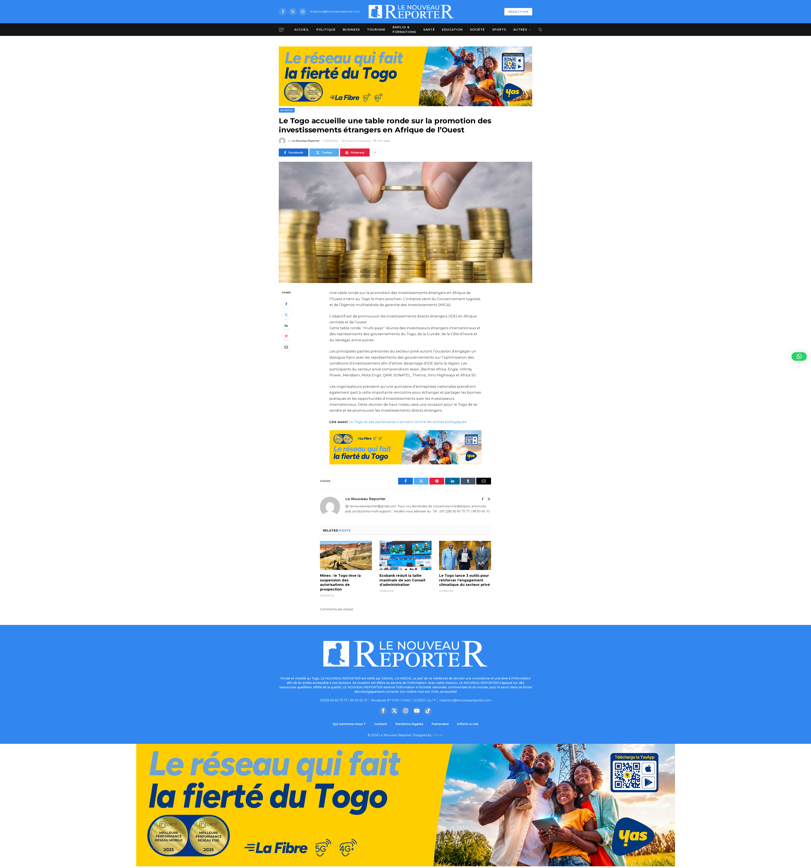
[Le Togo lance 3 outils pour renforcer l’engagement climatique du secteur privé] (465, 555)
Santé (429, 29)
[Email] (286, 347)
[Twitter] (286, 314)
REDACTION (518, 11)
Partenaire (440, 724)
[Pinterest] (286, 336)
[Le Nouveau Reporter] (411, 11)
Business (351, 29)
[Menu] (281, 29)
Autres (520, 29)
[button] (799, 356)
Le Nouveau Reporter (306, 140)
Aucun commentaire (358, 140)
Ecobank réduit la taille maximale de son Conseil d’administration (402, 580)
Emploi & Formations (404, 29)
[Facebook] (286, 304)
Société (477, 29)
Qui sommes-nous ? (349, 724)
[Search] (540, 29)
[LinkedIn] (286, 325)
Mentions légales (409, 724)
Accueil (301, 29)
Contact (380, 724)
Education (452, 29)
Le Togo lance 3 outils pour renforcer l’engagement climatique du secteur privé (464, 580)
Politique (326, 29)
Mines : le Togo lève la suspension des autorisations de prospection (340, 582)
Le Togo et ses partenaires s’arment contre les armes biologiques (408, 422)
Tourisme (376, 29)
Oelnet (438, 735)
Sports (499, 29)
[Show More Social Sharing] (375, 152)
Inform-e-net (467, 724)
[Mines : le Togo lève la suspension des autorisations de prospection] (346, 555)
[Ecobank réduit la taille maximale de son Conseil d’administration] (405, 555)
